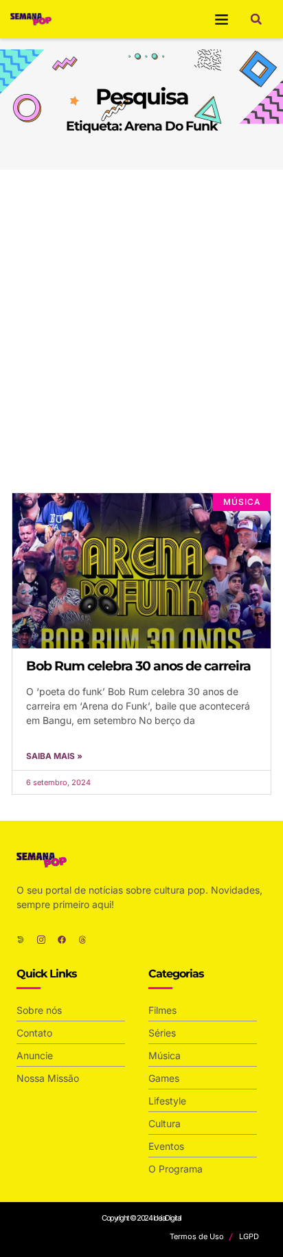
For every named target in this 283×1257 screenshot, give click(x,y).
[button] (222, 19)
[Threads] (82, 940)
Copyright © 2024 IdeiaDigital (141, 1218)
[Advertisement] (141, 318)
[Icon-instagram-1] (41, 940)
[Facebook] (62, 940)
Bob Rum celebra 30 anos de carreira (138, 666)
